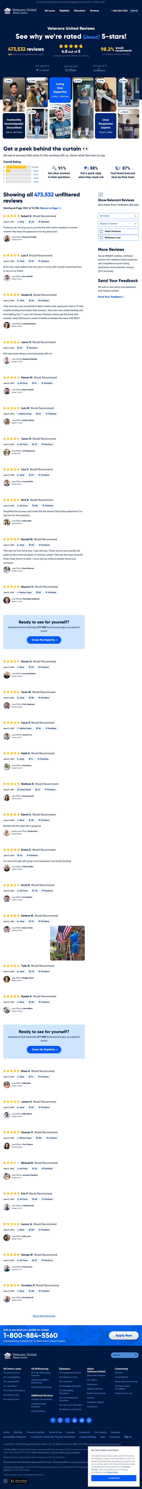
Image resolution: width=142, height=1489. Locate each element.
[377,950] (18, 167)
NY (32, 1107)
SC (36, 1168)
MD (32, 1291)
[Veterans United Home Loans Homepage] (20, 11)
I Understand (114, 1478)
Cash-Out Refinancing (41, 1387)
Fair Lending (100, 1432)
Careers (90, 1397)
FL (36, 383)
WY (32, 545)
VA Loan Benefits (11, 1381)
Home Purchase (113, 231)
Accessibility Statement (14, 1437)
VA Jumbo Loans (11, 1395)
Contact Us (92, 1406)
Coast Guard (25, 789)
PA (32, 667)
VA (32, 261)
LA (39, 789)
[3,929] (18, 177)
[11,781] (18, 174)
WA (32, 1002)
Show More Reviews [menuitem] (44, 1316)
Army (22, 261)
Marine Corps (25, 414)
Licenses (70, 1432)
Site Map (18, 1432)
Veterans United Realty (41, 1399)
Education (79, 10)
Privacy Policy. (112, 1472)
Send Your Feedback (110, 297)
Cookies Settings (88, 1437)
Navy (22, 222)
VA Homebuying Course (70, 1372)
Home (6, 1432)
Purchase (45, 222)
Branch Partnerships (96, 1393)
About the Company (96, 1375)
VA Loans (50, 10)
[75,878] (18, 170)
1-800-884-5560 (119, 10)
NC (32, 820)
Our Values (92, 1380)
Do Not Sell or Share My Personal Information (53, 1437)
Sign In (133, 11)
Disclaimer (84, 1432)
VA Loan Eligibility (11, 1377)
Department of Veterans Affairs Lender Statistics (59, 1452)
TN (32, 222)
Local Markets (121, 1377)
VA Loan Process (11, 1399)
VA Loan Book (65, 1381)
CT (36, 444)
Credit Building (38, 1411)
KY (32, 475)
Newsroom (92, 1384)
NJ (40, 414)
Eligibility (64, 10)
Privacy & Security (35, 1432)
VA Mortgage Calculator (70, 1386)
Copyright (115, 1432)
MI (32, 300)
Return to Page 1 (49, 208)
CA (21, 855)
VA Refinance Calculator (70, 1409)
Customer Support (95, 1402)
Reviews (94, 10)
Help (102, 1437)
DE (40, 592)
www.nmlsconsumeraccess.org (104, 1444)
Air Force (24, 383)
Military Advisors (95, 1389)
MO (36, 505)
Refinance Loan (113, 237)
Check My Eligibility (43, 640)
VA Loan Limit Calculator (70, 1405)
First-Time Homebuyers (14, 1390)
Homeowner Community (126, 1381)
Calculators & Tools (68, 1377)
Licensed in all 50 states (13, 1467)
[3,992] (18, 181)
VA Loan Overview (11, 1372)
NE (32, 698)
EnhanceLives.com (123, 1393)
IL (32, 759)
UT (36, 1260)
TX (32, 921)
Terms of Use (55, 1432)
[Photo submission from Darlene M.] (67, 943)
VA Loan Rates (10, 1386)
